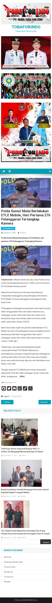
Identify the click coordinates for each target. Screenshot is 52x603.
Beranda (7, 557)
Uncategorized (8, 228)
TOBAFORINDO (26, 26)
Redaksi (7, 582)
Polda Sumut (16, 396)
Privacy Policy (9, 567)
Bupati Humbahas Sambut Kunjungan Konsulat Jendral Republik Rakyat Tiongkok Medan (25, 491)
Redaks (23, 233)
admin (23, 455)
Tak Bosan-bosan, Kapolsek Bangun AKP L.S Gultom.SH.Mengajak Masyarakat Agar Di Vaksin (22, 450)
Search (46, 542)
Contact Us (8, 577)
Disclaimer (8, 572)
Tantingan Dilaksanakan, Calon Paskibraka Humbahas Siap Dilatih (9, 402)
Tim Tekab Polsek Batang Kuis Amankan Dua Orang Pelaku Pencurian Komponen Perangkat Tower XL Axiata (25, 532)
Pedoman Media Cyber (13, 562)
